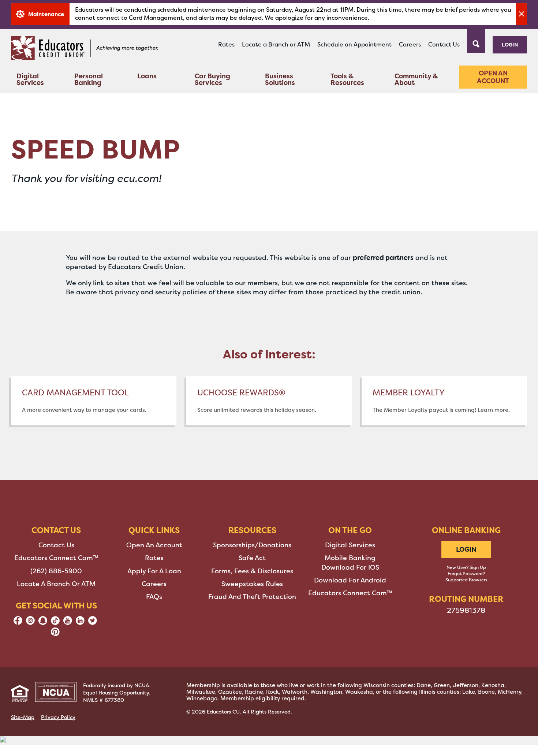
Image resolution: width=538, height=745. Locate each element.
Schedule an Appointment (354, 44)
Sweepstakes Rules (252, 584)
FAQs (154, 596)
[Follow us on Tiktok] (55, 622)
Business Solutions (280, 79)
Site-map (22, 717)
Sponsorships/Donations (252, 545)
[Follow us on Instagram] (30, 622)
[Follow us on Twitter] (92, 622)
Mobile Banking (350, 558)
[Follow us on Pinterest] (55, 634)
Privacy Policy (58, 717)
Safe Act (252, 558)
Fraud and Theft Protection (252, 596)
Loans (147, 76)
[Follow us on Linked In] (80, 622)
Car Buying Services (212, 79)
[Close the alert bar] (521, 14)
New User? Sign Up (466, 567)
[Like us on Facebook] (18, 622)
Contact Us (444, 44)
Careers (410, 44)
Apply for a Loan (154, 571)
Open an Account (493, 77)
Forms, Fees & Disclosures (252, 571)
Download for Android (350, 580)
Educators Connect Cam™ (56, 558)
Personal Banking (88, 79)
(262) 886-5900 (56, 571)
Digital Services (30, 79)
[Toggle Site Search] (476, 40)
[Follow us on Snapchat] (42, 622)
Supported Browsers (466, 580)
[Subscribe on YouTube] (67, 622)
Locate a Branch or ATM (276, 44)
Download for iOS (350, 567)
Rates (226, 44)
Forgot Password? (466, 573)
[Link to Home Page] (84, 49)
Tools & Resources (347, 79)
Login (510, 44)
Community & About (416, 79)
